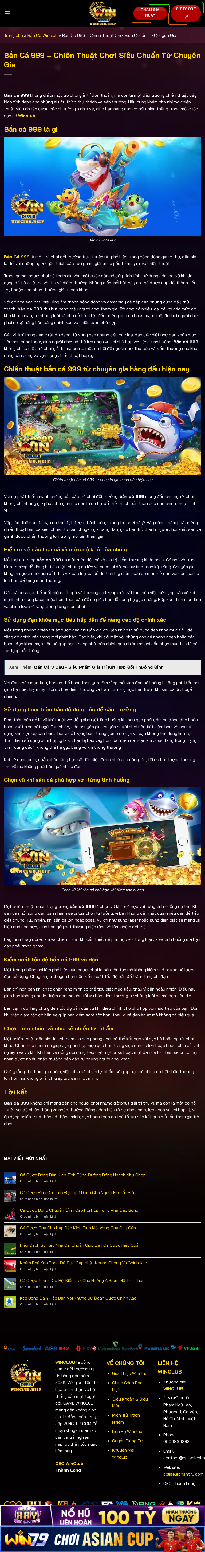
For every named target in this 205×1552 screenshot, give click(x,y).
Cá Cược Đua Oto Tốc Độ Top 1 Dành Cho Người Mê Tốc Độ (77, 1192)
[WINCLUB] (102, 13)
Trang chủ (13, 35)
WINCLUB (173, 1388)
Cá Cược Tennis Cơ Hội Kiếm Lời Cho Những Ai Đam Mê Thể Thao (82, 1280)
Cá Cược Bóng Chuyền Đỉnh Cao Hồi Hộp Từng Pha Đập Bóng (79, 1210)
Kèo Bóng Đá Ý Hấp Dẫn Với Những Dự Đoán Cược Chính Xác (78, 1298)
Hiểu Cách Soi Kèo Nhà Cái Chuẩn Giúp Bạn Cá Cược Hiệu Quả (79, 1245)
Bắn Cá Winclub (42, 35)
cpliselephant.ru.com (183, 1474)
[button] (7, 13)
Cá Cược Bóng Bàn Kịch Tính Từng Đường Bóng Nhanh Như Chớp (83, 1174)
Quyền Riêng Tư (127, 1440)
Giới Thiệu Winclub (129, 1373)
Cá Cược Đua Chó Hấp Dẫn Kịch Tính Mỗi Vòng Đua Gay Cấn (78, 1227)
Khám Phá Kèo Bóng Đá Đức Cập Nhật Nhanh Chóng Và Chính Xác (83, 1262)
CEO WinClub (69, 1463)
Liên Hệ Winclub (127, 1431)
